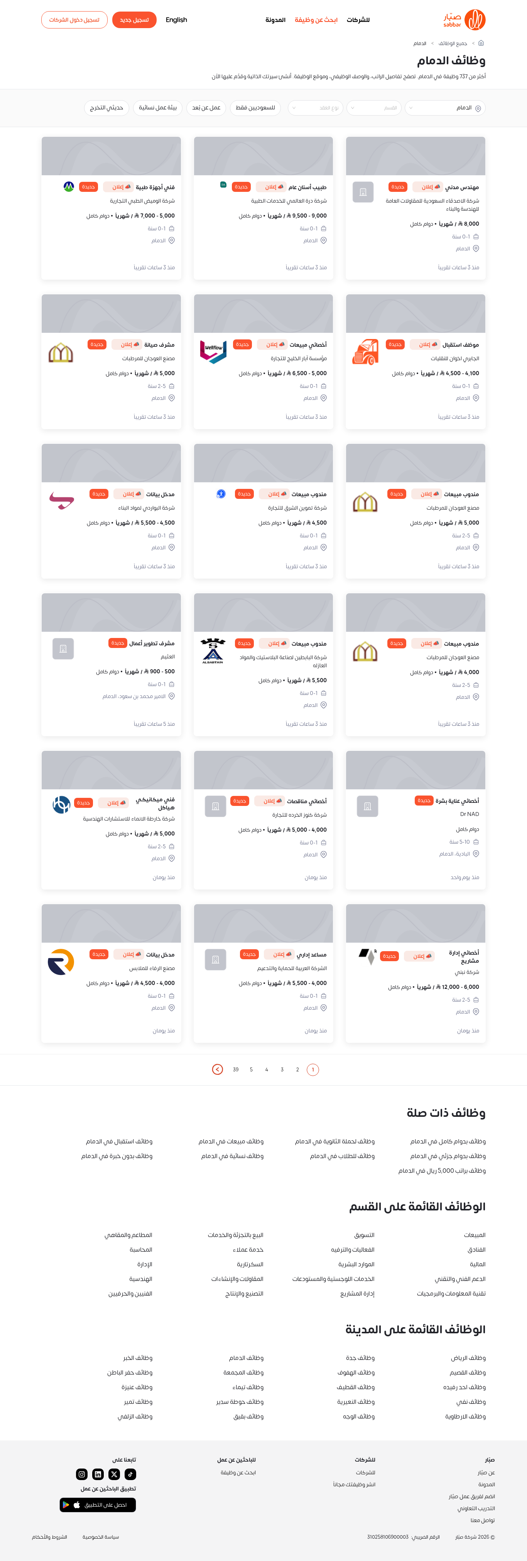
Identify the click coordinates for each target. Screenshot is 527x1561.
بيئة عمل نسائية (158, 107)
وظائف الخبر (137, 1358)
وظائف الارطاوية (465, 1417)
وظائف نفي (471, 1402)
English (176, 20)
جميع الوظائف (453, 44)
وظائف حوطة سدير (240, 1402)
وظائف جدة (360, 1358)
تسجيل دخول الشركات (74, 19)
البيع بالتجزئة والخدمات (236, 1235)
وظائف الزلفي (135, 1417)
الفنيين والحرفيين (130, 1294)
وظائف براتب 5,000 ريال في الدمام (442, 1171)
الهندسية (140, 1279)
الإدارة (144, 1264)
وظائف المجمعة (243, 1373)
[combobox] (367, 108)
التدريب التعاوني (476, 1508)
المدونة (275, 20)
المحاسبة (141, 1250)
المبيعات (475, 1235)
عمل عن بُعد (206, 107)
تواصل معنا (483, 1520)
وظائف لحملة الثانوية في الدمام (335, 1141)
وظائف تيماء (248, 1387)
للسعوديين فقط (255, 107)
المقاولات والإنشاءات (237, 1279)
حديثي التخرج (106, 107)
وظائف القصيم (468, 1373)
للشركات (358, 20)
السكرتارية (250, 1264)
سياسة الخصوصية (101, 1537)
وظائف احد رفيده (464, 1387)
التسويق (364, 1235)
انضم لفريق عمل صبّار (472, 1496)
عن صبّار (486, 1473)
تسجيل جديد (134, 19)
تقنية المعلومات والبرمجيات (451, 1294)
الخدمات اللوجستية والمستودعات (333, 1279)
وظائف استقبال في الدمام (119, 1141)
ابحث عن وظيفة (316, 20)
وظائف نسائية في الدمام (232, 1156)
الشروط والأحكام (49, 1537)
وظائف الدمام (246, 1358)
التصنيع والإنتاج (244, 1294)
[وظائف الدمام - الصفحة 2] (217, 1069)
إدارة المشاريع (357, 1294)
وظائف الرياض (468, 1358)
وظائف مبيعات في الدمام (231, 1141)
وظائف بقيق (248, 1417)
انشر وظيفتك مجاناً (354, 1484)
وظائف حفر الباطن (129, 1373)
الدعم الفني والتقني (460, 1279)
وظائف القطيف (356, 1387)
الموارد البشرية (356, 1264)
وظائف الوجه (359, 1417)
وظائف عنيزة (137, 1387)
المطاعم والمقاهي (128, 1235)
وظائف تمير (138, 1402)
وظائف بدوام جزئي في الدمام (448, 1156)
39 (235, 1070)
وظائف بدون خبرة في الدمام (116, 1156)
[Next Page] (217, 1070)
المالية (478, 1264)
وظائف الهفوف (356, 1373)
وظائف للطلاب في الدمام (342, 1156)
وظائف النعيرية (356, 1402)
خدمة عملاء (248, 1250)
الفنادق (477, 1250)
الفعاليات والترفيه (353, 1250)
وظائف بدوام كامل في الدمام (448, 1141)
